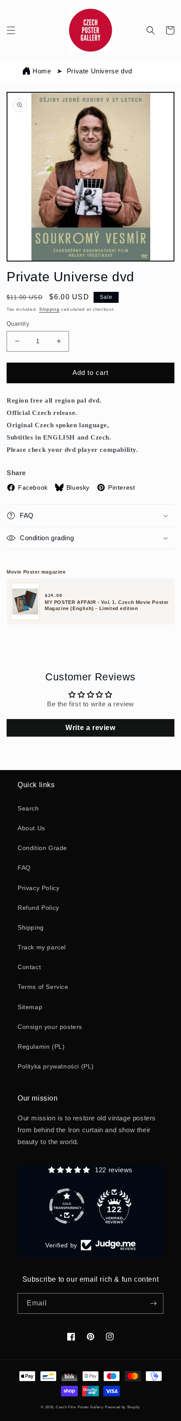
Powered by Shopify (122, 1407)
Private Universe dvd (99, 71)
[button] (11, 30)
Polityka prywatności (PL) (56, 1066)
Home (42, 71)
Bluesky (78, 487)
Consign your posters (50, 1026)
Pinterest (121, 487)
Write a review (90, 727)
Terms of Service (43, 986)
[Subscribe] (153, 1303)
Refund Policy (38, 907)
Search (28, 808)
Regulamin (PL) (41, 1046)
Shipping (49, 309)
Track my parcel (42, 947)
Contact (29, 966)
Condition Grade (42, 847)
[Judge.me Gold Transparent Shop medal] (66, 1206)
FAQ (24, 867)
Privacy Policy (38, 887)
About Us (31, 828)
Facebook (33, 487)
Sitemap (30, 1006)
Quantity (18, 323)
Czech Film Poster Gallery (80, 1407)
